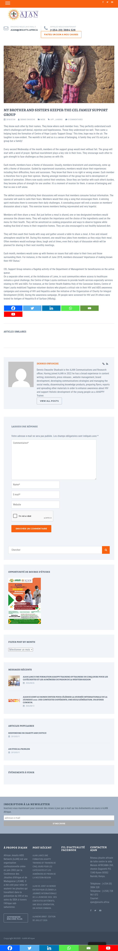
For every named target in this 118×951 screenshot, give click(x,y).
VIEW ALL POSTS (49, 401)
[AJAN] (23, 14)
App (52, 119)
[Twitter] (32, 308)
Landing (59, 119)
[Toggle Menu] (7, 3)
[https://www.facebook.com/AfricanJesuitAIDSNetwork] (90, 910)
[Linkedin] (51, 308)
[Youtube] (13, 314)
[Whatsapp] (70, 308)
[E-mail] (89, 308)
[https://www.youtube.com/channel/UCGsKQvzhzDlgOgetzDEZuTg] (100, 910)
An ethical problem (19, 749)
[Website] (103, 364)
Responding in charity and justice (27, 733)
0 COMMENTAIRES (75, 119)
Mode (42, 119)
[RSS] (107, 364)
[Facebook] (13, 308)
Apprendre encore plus (14, 918)
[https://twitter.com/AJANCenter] (95, 910)
